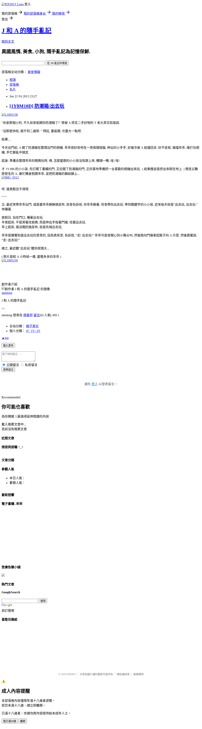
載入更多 (8, 345)
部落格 (14, 84)
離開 (22, 721)
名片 (12, 89)
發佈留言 (8, 369)
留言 (37, 315)
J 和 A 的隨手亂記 (26, 30)
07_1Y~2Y (33, 331)
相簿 (12, 80)
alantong (7, 292)
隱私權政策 (123, 674)
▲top (5, 338)
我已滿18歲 (9, 721)
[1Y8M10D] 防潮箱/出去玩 (36, 106)
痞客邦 (28, 315)
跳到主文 (8, 41)
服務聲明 (138, 674)
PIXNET (71, 674)
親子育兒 (32, 326)
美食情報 (34, 72)
